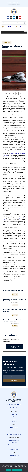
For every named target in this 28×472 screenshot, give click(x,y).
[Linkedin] (14, 17)
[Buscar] (24, 23)
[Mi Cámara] (16, 27)
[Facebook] (8, 17)
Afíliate (9, 26)
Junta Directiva (14, 416)
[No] (26, 467)
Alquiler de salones (14, 449)
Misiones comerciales (14, 432)
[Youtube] (20, 17)
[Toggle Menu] (25, 32)
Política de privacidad (14, 455)
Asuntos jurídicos (14, 429)
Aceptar (8, 470)
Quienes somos (14, 414)
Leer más (14, 294)
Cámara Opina (14, 442)
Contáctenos (14, 459)
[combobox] (11, 23)
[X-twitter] (17, 17)
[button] (6, 93)
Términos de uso (14, 457)
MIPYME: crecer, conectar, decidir (13, 290)
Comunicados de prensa (14, 440)
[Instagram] (11, 17)
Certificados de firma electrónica (14, 434)
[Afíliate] (3, 27)
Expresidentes (14, 421)
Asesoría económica (14, 427)
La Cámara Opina (15, 292)
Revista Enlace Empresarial (14, 444)
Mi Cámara (22, 26)
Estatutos (14, 419)
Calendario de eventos (14, 447)
